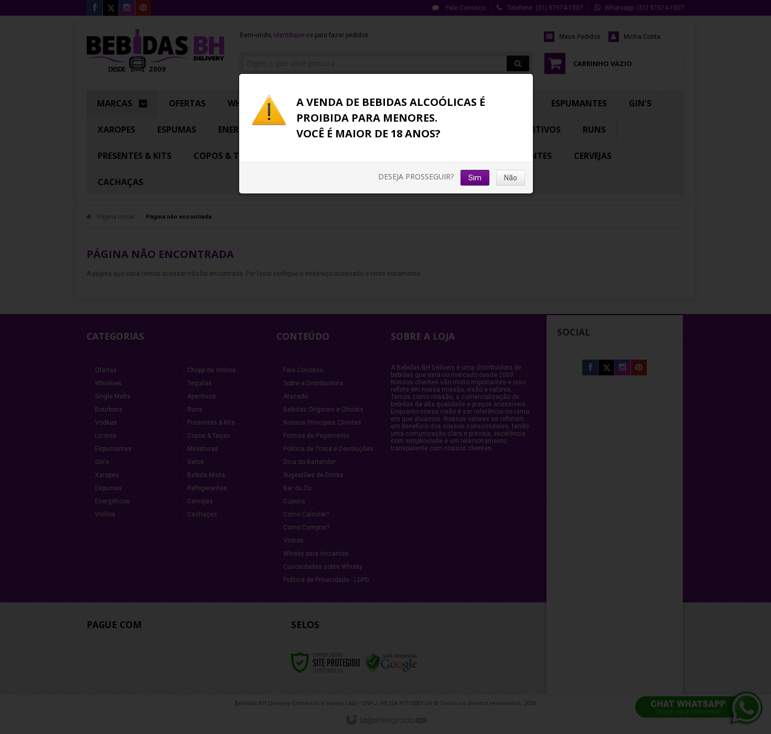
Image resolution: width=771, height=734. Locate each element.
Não (510, 178)
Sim (474, 178)
